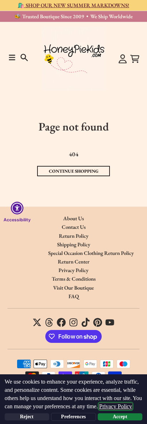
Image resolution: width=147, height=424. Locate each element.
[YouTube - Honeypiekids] (110, 322)
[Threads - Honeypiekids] (49, 322)
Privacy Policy (115, 406)
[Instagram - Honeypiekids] (73, 322)
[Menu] (12, 57)
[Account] (122, 59)
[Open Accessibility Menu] (17, 208)
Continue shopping (73, 171)
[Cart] (135, 59)
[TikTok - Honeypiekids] (85, 322)
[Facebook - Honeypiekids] (61, 322)
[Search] (24, 57)
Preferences (73, 416)
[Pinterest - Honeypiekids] (97, 322)
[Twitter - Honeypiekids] (37, 322)
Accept (120, 416)
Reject (27, 416)
